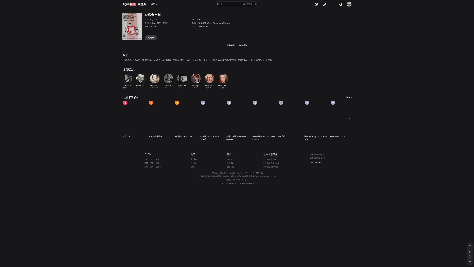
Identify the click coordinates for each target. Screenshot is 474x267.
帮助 (192, 167)
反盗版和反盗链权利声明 (240, 176)
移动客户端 (271, 159)
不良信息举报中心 (317, 154)
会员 (193, 154)
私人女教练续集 (155, 136)
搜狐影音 (270, 163)
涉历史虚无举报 (316, 162)
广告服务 (231, 173)
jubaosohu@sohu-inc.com (267, 176)
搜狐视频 (129, 4)
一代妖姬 (282, 136)
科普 (146, 163)
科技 (157, 163)
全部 (146, 159)
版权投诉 (230, 167)
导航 (153, 4)
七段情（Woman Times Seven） (209, 137)
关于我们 (230, 163)
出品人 (158, 167)
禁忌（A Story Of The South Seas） (315, 137)
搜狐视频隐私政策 (214, 176)
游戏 (157, 159)
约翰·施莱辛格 (202, 26)
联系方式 (240, 173)
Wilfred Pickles (212, 23)
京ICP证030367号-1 (240, 180)
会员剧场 (194, 163)
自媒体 (147, 154)
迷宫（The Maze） (338, 136)
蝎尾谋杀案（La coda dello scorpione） (263, 137)
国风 (146, 167)
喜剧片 (159, 23)
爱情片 (152, 23)
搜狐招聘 (222, 173)
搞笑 (151, 167)
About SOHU (250, 173)
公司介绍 (259, 173)
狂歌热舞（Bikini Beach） (185, 136)
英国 (198, 20)
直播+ (278, 163)
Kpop (152, 159)
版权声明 (226, 176)
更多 (348, 97)
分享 (152, 38)
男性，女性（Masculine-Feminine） (236, 137)
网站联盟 (230, 159)
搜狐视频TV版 (272, 167)
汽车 (151, 163)
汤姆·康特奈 (201, 23)
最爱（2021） (128, 136)
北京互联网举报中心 (318, 158)
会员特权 (194, 159)
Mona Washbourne (225, 23)
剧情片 (165, 23)
